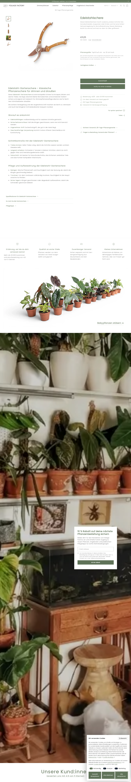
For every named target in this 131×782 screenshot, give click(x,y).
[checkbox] (95, 768)
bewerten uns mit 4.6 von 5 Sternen (65, 776)
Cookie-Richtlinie (108, 757)
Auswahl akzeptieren (95, 775)
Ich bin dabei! (95, 562)
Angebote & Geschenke (85, 5)
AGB (99, 757)
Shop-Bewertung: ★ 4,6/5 (64, 10)
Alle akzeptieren (121, 775)
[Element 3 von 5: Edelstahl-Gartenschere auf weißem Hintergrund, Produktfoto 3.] (8, 31)
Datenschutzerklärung (98, 558)
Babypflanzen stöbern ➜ (110, 323)
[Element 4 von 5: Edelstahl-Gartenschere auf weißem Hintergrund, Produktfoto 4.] (8, 37)
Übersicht (124, 738)
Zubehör (55, 5)
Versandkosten (96, 40)
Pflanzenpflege (67, 5)
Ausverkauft (102, 81)
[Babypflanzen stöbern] (55, 298)
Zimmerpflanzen (43, 5)
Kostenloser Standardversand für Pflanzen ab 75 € (64, 1)
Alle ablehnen (108, 775)
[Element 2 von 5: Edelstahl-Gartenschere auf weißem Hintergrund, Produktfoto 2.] (8, 25)
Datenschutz (93, 757)
